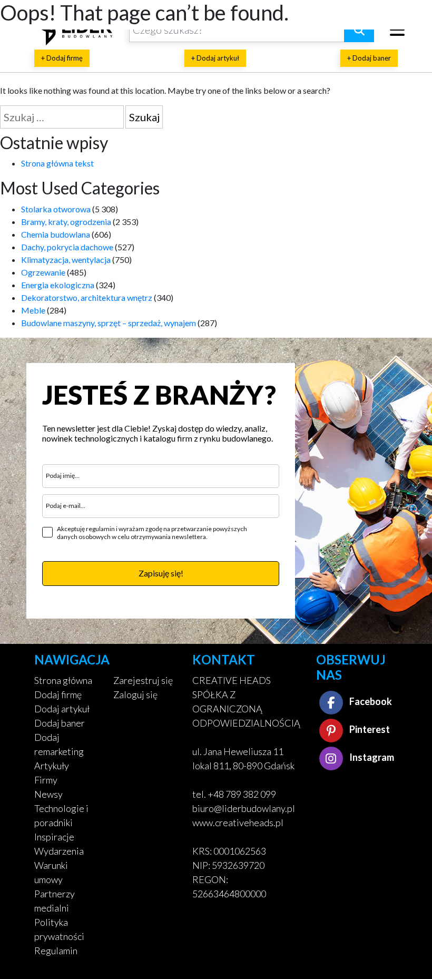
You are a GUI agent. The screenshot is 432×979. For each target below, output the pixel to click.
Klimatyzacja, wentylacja (66, 259)
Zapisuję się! (161, 573)
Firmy (45, 780)
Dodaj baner (59, 723)
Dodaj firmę (58, 694)
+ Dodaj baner (369, 58)
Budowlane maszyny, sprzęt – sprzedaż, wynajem (108, 323)
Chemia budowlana (55, 234)
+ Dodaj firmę (62, 58)
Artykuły (51, 765)
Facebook (370, 701)
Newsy (48, 794)
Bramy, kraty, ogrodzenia (66, 222)
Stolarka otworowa (56, 209)
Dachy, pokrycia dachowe (67, 247)
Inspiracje (54, 837)
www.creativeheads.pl (237, 822)
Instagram (371, 757)
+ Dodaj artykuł (215, 58)
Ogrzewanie (43, 272)
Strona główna (63, 680)
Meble (33, 310)
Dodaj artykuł (62, 708)
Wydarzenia (59, 851)
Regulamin (55, 950)
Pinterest (369, 729)
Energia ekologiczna (57, 285)
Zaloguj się (135, 694)
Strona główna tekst (57, 163)
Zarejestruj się (143, 680)
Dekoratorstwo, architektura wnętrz (86, 297)
